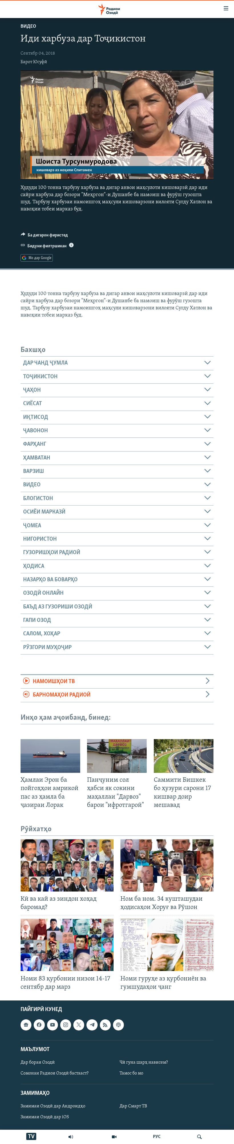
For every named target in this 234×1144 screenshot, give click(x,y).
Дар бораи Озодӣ (38, 1062)
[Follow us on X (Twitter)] (78, 1024)
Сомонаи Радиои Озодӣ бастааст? (54, 1073)
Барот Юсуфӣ (34, 62)
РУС (157, 1137)
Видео (28, 26)
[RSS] (105, 1024)
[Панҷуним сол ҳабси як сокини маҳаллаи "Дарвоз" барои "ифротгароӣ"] (117, 756)
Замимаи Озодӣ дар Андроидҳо (53, 1106)
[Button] (44, 236)
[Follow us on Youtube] (52, 1024)
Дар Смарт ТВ (133, 1106)
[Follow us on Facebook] (39, 1024)
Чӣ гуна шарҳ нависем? (144, 1062)
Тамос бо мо (131, 1073)
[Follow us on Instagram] (65, 1024)
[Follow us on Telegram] (91, 1024)
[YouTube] (114, 1137)
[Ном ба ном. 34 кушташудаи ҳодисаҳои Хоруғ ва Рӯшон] (166, 865)
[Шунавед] (70, 1137)
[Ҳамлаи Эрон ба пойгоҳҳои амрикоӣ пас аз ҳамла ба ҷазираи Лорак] (50, 756)
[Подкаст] (118, 1024)
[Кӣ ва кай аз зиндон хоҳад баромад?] (67, 865)
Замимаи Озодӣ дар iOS (45, 1117)
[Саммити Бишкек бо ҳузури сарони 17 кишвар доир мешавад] (183, 756)
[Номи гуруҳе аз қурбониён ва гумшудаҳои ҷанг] (166, 945)
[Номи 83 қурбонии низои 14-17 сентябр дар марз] (67, 945)
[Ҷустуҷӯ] (199, 1137)
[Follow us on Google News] (26, 1024)
